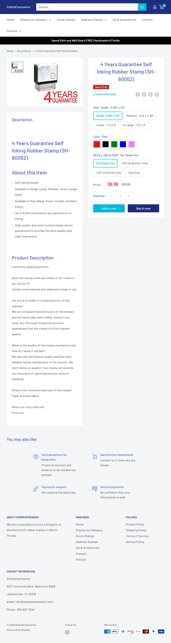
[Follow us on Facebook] (67, 632)
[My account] (154, 7)
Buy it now (143, 208)
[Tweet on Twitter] (150, 94)
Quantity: (99, 196)
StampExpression (104, 94)
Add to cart (108, 208)
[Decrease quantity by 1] (111, 195)
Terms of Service (137, 536)
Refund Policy (135, 542)
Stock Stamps (66, 19)
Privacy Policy (135, 524)
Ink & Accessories (124, 19)
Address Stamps (92, 19)
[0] (161, 7)
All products (24, 50)
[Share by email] (156, 94)
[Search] (142, 7)
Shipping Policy (136, 530)
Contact (147, 19)
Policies (12, 31)
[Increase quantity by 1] (128, 195)
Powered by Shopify (18, 629)
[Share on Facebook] (137, 94)
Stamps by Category (33, 19)
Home (11, 19)
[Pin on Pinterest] (144, 94)
